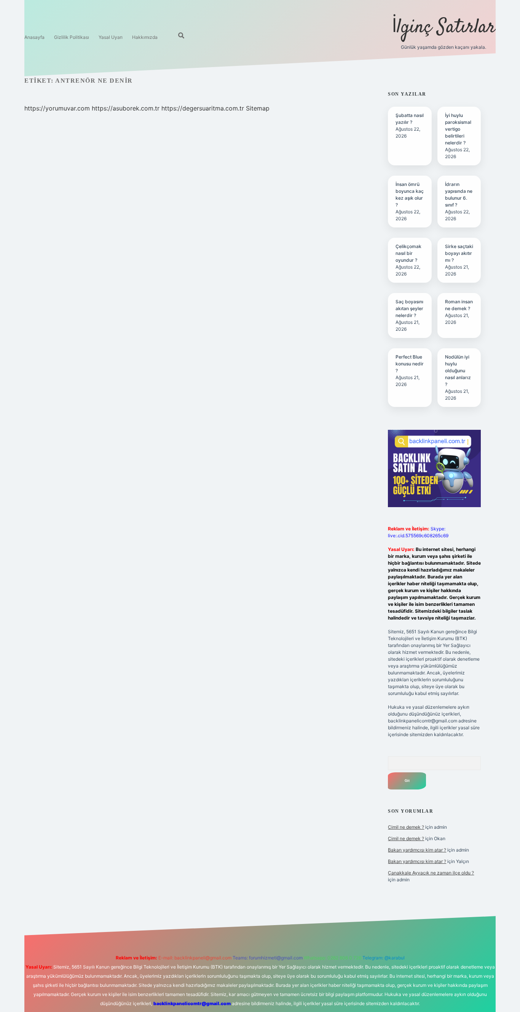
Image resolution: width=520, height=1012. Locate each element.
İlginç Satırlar (444, 28)
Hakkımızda (145, 37)
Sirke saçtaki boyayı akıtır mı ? (459, 253)
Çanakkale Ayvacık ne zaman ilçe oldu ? (431, 873)
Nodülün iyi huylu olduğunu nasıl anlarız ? (458, 370)
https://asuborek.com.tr (126, 108)
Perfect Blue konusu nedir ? (410, 363)
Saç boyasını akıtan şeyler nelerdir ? (409, 308)
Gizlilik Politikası (71, 37)
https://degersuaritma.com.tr (202, 108)
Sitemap (258, 108)
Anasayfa (34, 37)
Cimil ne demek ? (406, 827)
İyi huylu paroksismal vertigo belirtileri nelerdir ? (458, 129)
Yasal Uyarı (111, 37)
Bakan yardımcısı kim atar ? (417, 850)
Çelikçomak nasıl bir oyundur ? (408, 253)
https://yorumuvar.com (57, 108)
